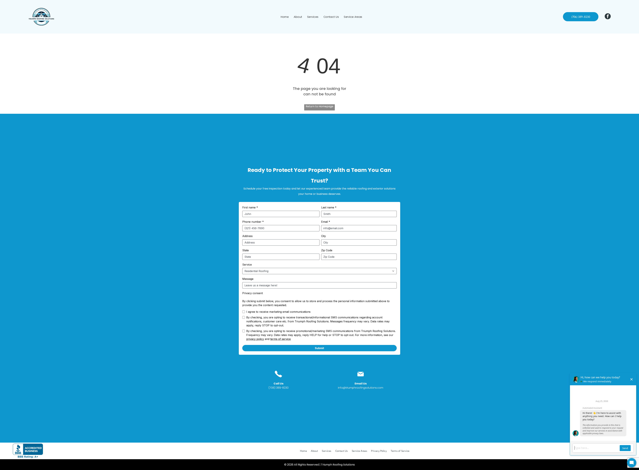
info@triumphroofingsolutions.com (360, 388)
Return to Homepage (319, 106)
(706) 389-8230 (278, 388)
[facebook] (608, 16)
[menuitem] (284, 16)
